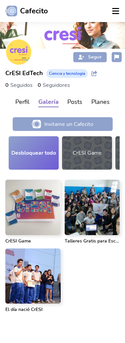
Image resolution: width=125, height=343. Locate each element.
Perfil (22, 102)
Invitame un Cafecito (68, 124)
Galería (48, 102)
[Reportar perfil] (117, 57)
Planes (100, 102)
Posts (74, 102)
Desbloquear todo (33, 153)
